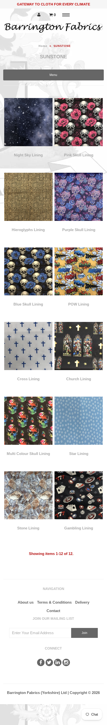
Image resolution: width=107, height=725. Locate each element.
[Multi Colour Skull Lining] (28, 448)
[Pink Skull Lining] (78, 150)
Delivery (82, 602)
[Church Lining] (78, 374)
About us (26, 602)
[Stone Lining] (28, 523)
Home (43, 45)
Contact (53, 611)
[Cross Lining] (28, 374)
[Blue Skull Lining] (28, 299)
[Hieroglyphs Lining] (28, 224)
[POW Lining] (78, 299)
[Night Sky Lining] (28, 150)
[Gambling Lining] (78, 523)
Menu (53, 75)
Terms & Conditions (54, 602)
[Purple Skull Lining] (78, 224)
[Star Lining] (78, 448)
